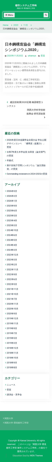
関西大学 (9, 418)
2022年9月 (12, 274)
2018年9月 (12, 362)
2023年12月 (12, 255)
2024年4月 (12, 245)
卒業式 (10, 160)
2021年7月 (12, 299)
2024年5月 (12, 240)
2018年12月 (12, 348)
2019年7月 (12, 333)
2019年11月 (12, 323)
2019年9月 (12, 328)
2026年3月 (12, 196)
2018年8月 (12, 367)
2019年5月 (12, 338)
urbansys (32, 55)
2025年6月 (12, 210)
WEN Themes (36, 455)
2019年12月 (12, 318)
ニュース (11, 385)
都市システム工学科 (26, 5)
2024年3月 (12, 250)
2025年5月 (12, 215)
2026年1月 (12, 201)
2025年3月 (12, 225)
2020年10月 (12, 308)
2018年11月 (12, 353)
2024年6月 (12, 235)
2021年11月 (12, 289)
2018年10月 (12, 358)
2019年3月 (12, 343)
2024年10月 (12, 230)
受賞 (43, 55)
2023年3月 (12, 259)
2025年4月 (12, 220)
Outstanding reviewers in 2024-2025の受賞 (27, 174)
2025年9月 (12, 205)
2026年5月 (12, 191)
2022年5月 (12, 284)
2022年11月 (12, 269)
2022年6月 (12, 279)
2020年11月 (12, 304)
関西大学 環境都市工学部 (17, 423)
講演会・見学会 (14, 394)
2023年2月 (12, 264)
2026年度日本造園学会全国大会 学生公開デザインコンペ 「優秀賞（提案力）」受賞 (26, 143)
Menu (10, 15)
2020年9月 (12, 313)
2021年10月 (12, 294)
